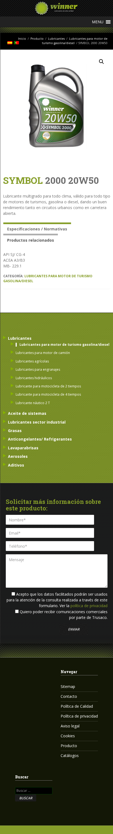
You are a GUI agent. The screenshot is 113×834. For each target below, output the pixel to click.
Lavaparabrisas (23, 447)
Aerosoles (18, 456)
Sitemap (68, 686)
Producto (37, 39)
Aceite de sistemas (27, 413)
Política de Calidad (77, 706)
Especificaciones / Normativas (37, 229)
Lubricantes (56, 39)
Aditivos (16, 465)
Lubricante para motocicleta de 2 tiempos (48, 386)
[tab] (37, 228)
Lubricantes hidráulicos (34, 378)
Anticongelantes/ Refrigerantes (40, 439)
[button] (97, 21)
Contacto (69, 696)
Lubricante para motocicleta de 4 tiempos (48, 394)
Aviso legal (70, 726)
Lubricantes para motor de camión (43, 352)
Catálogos (70, 755)
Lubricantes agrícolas (32, 361)
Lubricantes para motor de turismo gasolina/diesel (64, 345)
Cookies (68, 735)
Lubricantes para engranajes (38, 369)
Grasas (15, 430)
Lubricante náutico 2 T (33, 403)
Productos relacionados (30, 240)
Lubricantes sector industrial (37, 422)
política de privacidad (89, 605)
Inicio (22, 39)
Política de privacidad (79, 716)
